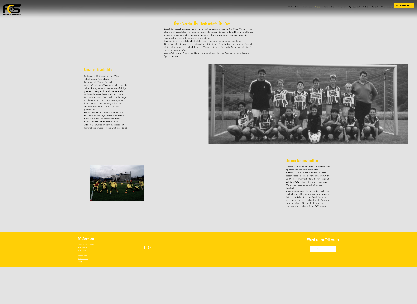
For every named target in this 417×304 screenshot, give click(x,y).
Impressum (82, 256)
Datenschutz (83, 259)
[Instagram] (150, 248)
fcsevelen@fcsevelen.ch (87, 244)
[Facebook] (144, 248)
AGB (80, 262)
